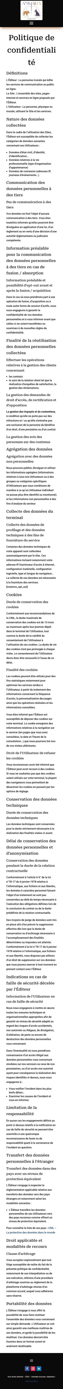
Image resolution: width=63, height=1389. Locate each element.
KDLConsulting (32, 1381)
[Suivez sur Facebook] (27, 1368)
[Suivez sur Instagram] (33, 1368)
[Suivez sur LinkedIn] (38, 1368)
